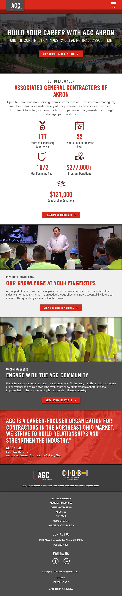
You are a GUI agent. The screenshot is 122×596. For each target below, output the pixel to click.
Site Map (61, 577)
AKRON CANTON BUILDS (61, 525)
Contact (61, 516)
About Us (61, 511)
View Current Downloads (59, 308)
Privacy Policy (61, 582)
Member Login (61, 520)
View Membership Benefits (59, 54)
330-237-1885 (61, 544)
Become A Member (61, 498)
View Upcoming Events (59, 400)
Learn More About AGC (59, 215)
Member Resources (61, 502)
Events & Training (61, 507)
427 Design (56, 589)
